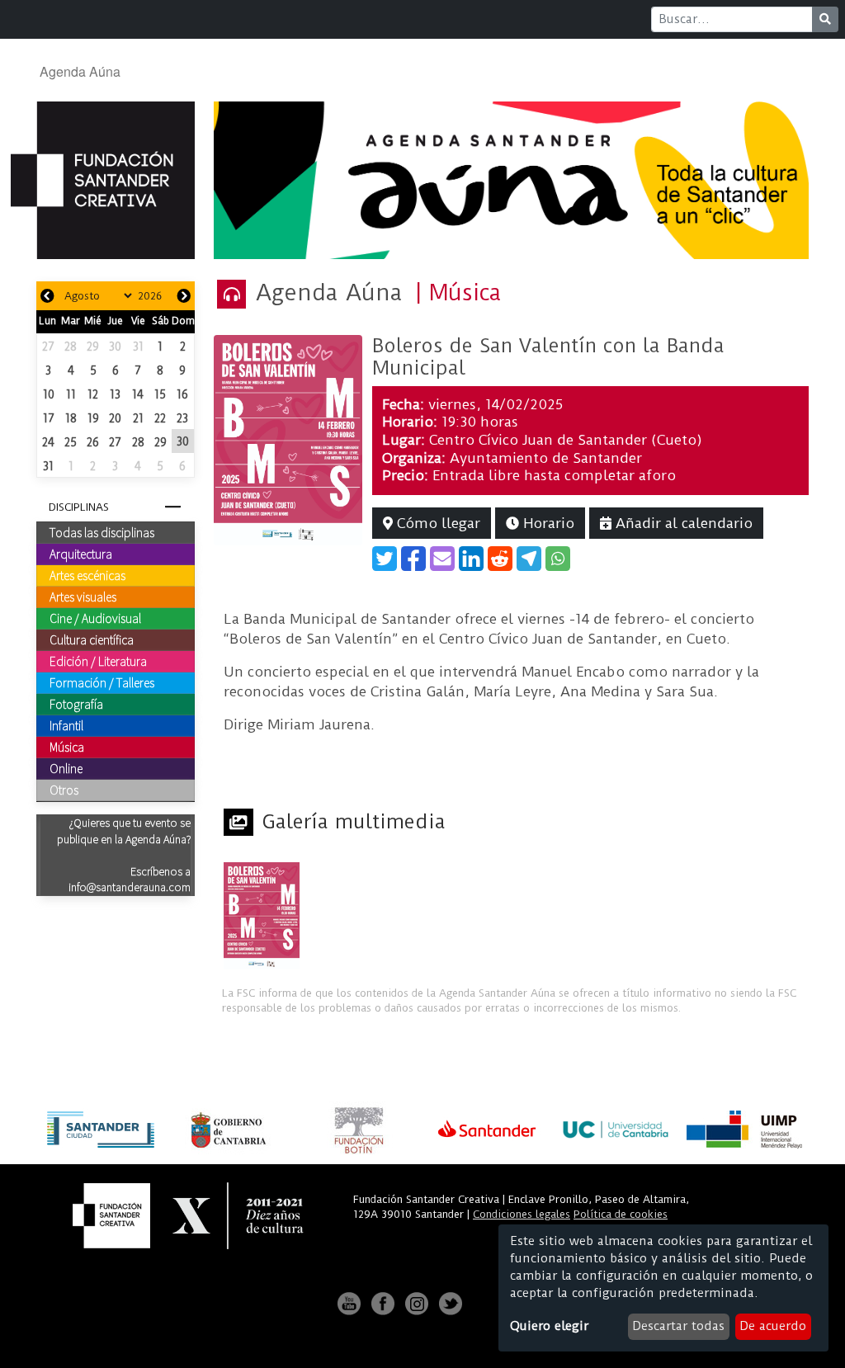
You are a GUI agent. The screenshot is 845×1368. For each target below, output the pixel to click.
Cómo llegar (436, 523)
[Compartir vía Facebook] (413, 558)
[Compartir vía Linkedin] (471, 558)
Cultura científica (92, 639)
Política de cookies (621, 1214)
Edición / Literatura (98, 661)
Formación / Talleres (102, 682)
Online (66, 768)
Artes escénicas (87, 575)
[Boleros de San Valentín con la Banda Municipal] (288, 439)
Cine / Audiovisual (95, 618)
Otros (64, 789)
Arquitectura (81, 553)
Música (67, 746)
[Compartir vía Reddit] (500, 558)
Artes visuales (83, 596)
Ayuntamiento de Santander (546, 458)
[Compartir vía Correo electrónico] (442, 558)
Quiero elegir (549, 1325)
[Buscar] (825, 19)
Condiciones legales (521, 1214)
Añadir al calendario (682, 523)
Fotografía (76, 704)
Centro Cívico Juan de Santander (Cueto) (565, 440)
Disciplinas (79, 507)
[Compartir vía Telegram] (529, 558)
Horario (546, 523)
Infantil (66, 725)
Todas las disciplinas (102, 532)
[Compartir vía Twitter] (384, 558)
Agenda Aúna (80, 71)
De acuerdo (772, 1325)
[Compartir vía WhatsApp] (557, 558)
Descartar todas (678, 1325)
